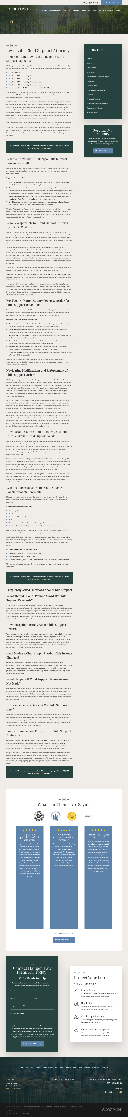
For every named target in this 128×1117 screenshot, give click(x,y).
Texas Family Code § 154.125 (50, 66)
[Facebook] (105, 1092)
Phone (12, 998)
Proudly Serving (71, 1068)
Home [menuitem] (44, 10)
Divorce (37, 1068)
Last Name (37, 991)
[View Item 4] (64, 933)
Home (22, 1068)
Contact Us (104, 1068)
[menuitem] (103, 59)
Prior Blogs (95, 1068)
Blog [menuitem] (118, 10)
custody (33, 232)
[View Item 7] (67, 933)
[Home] (21, 10)
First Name (14, 991)
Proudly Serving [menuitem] (108, 10)
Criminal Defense (47, 1068)
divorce (33, 740)
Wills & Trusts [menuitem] (86, 10)
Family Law (29, 1068)
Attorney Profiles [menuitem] (55, 10)
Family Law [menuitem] (66, 10)
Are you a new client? (17, 1006)
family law (39, 185)
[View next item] (72, 933)
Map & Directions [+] (13, 1088)
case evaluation (43, 755)
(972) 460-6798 (90, 2)
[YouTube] (121, 1092)
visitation (48, 329)
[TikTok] (115, 1092)
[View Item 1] (60, 933)
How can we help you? (17, 1013)
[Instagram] (111, 1092)
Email (35, 998)
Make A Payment (84, 1068)
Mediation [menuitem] (76, 10)
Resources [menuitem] (97, 10)
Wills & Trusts (59, 1068)
